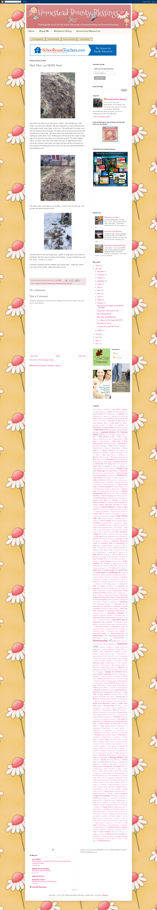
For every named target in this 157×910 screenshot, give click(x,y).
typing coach (96, 820)
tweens (117, 818)
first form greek (113, 557)
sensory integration (114, 784)
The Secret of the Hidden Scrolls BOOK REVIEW (110, 306)
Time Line (119, 814)
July (98, 287)
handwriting (121, 586)
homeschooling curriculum (116, 636)
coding (119, 507)
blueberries (122, 457)
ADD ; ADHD (116, 409)
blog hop (113, 457)
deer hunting (117, 527)
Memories (96, 699)
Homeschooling (53, 39)
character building (98, 468)
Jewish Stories (121, 654)
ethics (109, 547)
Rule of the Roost (110, 769)
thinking (112, 814)
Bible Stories (117, 441)
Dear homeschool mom (105, 527)
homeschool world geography (116, 631)
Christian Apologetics (109, 484)
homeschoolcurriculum (117, 633)
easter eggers (99, 536)
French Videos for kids (117, 565)
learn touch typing (122, 678)
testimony (107, 809)
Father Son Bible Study (118, 554)
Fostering (107, 563)
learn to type (111, 678)
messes (115, 701)
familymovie (121, 552)
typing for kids (123, 820)
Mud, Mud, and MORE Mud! (106, 317)
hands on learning (99, 586)
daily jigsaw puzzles (119, 525)
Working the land (111, 834)
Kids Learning (105, 665)
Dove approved (116, 530)
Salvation (97, 773)
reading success (104, 762)
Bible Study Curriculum (99, 446)
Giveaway (108, 577)
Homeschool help (120, 615)
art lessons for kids (121, 418)
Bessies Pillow (121, 434)
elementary (106, 541)
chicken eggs (101, 471)
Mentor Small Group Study (109, 699)
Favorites (95, 557)
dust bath (103, 534)
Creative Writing (106, 518)
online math (116, 724)
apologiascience (97, 416)
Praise (107, 741)
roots (126, 766)
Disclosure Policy (62, 31)
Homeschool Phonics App (107, 624)
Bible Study (121, 443)
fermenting (103, 557)
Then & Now (96, 814)
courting (111, 516)
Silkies (119, 787)
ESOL (94, 547)
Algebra (109, 412)
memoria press (120, 697)
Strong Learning (109, 800)
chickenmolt (111, 475)
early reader (118, 534)
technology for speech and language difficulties (105, 804)
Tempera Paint (107, 807)
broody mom (112, 464)
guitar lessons (123, 581)
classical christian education (116, 502)
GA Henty (122, 568)
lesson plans (98, 683)
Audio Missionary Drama (100, 423)
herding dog (121, 593)
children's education (99, 480)
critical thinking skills (119, 520)
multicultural (121, 708)
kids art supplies (122, 658)
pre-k (125, 744)
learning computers (100, 681)
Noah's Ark (113, 714)
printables (95, 750)
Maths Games (118, 694)
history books (96, 602)
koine (120, 669)
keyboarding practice (100, 658)
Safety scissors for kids (106, 771)
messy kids (122, 701)
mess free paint (107, 701)
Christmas (115, 500)
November (101, 275)
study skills (96, 802)
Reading (104, 760)
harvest (105, 588)
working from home (98, 834)
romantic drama (97, 766)
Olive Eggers (121, 719)
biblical (107, 448)
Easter (125, 534)
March (99, 300)
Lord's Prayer (104, 687)
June (99, 290)
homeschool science (118, 626)
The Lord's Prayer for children (116, 811)
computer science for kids (118, 511)
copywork (95, 516)
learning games (112, 681)
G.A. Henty (112, 568)
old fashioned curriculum (108, 719)
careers (114, 466)
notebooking (116, 717)
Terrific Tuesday (97, 809)
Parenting (98, 735)
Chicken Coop (51, 283)
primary (122, 748)
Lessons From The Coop (111, 683)
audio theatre (115, 423)
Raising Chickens (67, 283)
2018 (97, 334)
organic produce (119, 728)
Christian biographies (105, 487)
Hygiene (111, 649)
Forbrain (95, 561)
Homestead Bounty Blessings (116, 99)
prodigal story (111, 750)
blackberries (121, 455)
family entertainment (115, 550)
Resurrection (96, 764)
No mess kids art (122, 712)
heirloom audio (117, 591)
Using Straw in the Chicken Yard (107, 311)
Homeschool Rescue (122, 624)
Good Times (116, 577)
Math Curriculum (120, 690)
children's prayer (122, 480)
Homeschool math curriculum (102, 622)
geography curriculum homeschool (115, 575)
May (99, 293)
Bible (94, 437)
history (123, 599)
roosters (118, 766)
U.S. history (118, 823)
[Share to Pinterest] (78, 280)
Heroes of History (98, 595)
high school (123, 595)
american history (98, 414)
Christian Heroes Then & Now (109, 491)
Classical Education (107, 507)
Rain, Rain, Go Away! (104, 323)
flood (94, 559)
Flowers (101, 559)
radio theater (112, 755)
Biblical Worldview (109, 450)
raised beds (103, 757)
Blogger (105, 895)
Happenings (96, 588)
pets (101, 739)
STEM (95, 798)
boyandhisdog (121, 459)
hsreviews (122, 643)
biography (120, 452)
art (122, 416)
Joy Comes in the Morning (112, 231)
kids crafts (118, 660)
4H (93, 409)
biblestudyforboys (98, 448)
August (99, 284)
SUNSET (105, 802)
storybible (112, 798)
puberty (110, 753)
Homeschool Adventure (104, 604)
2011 (97, 343)
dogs (99, 530)
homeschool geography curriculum (102, 615)
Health (94, 590)
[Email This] (70, 280)
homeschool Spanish (98, 629)
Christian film (115, 489)
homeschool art (119, 604)
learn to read (102, 678)
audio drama (121, 421)
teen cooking (123, 804)
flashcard (122, 557)
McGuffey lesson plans (107, 696)
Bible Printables (105, 441)
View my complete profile (101, 116)
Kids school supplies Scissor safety (103, 667)
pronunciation (101, 753)
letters (123, 683)
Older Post (81, 356)
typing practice (99, 823)
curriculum (102, 525)
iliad (101, 651)
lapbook (100, 674)
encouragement (120, 543)
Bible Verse (112, 446)
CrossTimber (96, 523)
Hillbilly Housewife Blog (40, 868)
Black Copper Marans (109, 455)
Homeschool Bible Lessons (116, 611)
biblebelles (122, 446)
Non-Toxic (108, 717)
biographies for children (108, 452)
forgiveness (117, 561)
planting (101, 741)
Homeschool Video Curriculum (116, 629)
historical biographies (101, 599)
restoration (122, 762)
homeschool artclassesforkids (109, 608)
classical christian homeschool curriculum (106, 505)
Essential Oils (102, 547)
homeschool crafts (98, 613)
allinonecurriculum (120, 412)
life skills (122, 685)
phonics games (117, 739)
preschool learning (98, 748)
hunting (104, 649)
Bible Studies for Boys (110, 443)
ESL (124, 545)
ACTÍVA (107, 409)
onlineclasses (121, 726)
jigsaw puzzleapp (97, 656)
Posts (116, 353)
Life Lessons (84, 39)
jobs (105, 656)
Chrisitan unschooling (121, 482)
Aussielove (121, 425)
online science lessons (108, 726)
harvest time (114, 588)
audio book (111, 421)
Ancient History (110, 414)
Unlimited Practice (100, 827)
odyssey (97, 719)
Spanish (118, 789)
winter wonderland (105, 832)
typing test (109, 823)
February (100, 303)
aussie (111, 425)
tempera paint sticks (119, 807)
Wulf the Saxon (111, 838)
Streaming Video (97, 800)
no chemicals (111, 712)
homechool (114, 602)
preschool (122, 746)
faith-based (122, 547)
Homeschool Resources (88, 31)
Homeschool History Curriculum (103, 617)
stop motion (103, 798)
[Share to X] (74, 280)
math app (110, 690)
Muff (114, 708)
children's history (111, 480)
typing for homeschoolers (110, 820)
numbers (125, 717)
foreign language (106, 561)
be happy (112, 434)
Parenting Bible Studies (109, 735)
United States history (113, 825)
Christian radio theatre (100, 500)
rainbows (95, 757)
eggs (126, 539)
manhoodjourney (122, 687)
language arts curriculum (114, 672)
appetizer (106, 416)
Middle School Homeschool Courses (104, 703)
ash (96, 421)
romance (122, 764)
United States (102, 825)
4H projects (100, 409)
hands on (122, 584)
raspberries (96, 759)
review (105, 764)
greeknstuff (96, 581)
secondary (103, 784)
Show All (74, 889)
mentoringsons (123, 699)
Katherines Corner (38, 879)
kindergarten (121, 667)
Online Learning (104, 724)
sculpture (95, 784)
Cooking (107, 513)
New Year (95, 712)
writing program (99, 838)
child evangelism (98, 478)
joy (117, 656)
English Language (107, 545)
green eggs (104, 581)
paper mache (124, 732)
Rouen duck (98, 769)
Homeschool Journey (104, 620)
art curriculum (109, 418)
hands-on (111, 586)
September (101, 281)
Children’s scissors (100, 482)
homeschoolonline (118, 638)
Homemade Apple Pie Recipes (41, 870)
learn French (96, 676)
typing (123, 818)
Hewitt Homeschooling (111, 595)
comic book (103, 509)
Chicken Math (101, 475)
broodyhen (122, 464)
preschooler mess (112, 748)
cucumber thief (107, 523)
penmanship (96, 737)
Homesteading (37, 39)
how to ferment (97, 644)
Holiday (105, 602)
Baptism (105, 434)
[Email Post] (65, 280)
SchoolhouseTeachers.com (100, 775)
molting (119, 705)
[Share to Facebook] (76, 280)
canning (107, 466)
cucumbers (117, 523)
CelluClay (122, 466)
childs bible (110, 482)
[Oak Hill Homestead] (101, 365)
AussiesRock (96, 427)
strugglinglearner (120, 800)
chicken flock (113, 471)
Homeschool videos (98, 631)
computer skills (97, 514)
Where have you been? (111, 217)
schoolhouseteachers (119, 773)
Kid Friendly (112, 658)
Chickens (58, 283)
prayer (113, 741)
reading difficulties (114, 759)
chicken (112, 468)
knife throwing (112, 669)
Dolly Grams (106, 530)
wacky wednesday (100, 829)
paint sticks (115, 732)
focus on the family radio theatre (115, 559)
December (100, 271)
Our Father (107, 732)
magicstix (113, 687)
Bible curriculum (116, 437)
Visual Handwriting (113, 827)
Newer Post (34, 356)
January (100, 330)
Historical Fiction (114, 599)
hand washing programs (110, 584)
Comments (118, 357)
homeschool (123, 602)
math (104, 690)
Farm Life (96, 554)
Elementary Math (106, 543)
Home (31, 31)
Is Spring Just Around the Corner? (108, 326)
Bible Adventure (104, 437)
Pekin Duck (121, 735)
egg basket (119, 539)
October (100, 278)
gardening (113, 572)
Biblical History (116, 448)
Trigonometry (108, 818)
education (96, 539)
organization (96, 730)
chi (106, 468)
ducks (96, 534)
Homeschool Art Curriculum (101, 606)
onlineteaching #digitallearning (101, 728)
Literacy (95, 687)
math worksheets (105, 694)
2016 (97, 340)
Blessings (95, 457)
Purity (94, 755)
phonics (108, 739)
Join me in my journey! (104, 69)
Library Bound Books (99, 685)
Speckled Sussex (120, 791)
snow (112, 789)
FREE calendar (117, 563)
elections (97, 541)
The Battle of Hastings (119, 809)
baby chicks (99, 429)
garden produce (109, 570)
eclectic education (120, 536)
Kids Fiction (111, 663)
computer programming (101, 511)
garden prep (97, 570)
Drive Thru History (121, 532)
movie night (106, 708)
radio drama (102, 755)
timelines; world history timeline (111, 816)
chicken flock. (123, 471)
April (99, 297)
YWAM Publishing (103, 841)
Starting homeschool (119, 796)
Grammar (124, 577)
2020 (97, 266)
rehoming (113, 762)
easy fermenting (109, 536)
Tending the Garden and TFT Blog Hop (44, 881)
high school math (122, 597)
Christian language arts (109, 496)
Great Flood (114, 579)
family (95, 550)
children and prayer (119, 477)
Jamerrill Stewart (38, 876)
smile (106, 789)
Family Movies (102, 552)
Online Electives (109, 721)
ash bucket (103, 421)
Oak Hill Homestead (39, 887)
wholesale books (120, 829)
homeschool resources (102, 626)
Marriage (97, 690)
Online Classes (97, 721)
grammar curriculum (101, 579)
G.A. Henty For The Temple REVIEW (109, 320)
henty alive (113, 593)
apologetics (121, 414)
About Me (44, 31)
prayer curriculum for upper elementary (111, 744)
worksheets (122, 834)
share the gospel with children (107, 787)
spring (116, 793)
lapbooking (108, 674)
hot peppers (122, 641)
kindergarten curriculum (99, 669)
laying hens (122, 674)
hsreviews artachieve (105, 647)
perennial (116, 737)
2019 (97, 269)
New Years (103, 712)
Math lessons (117, 692)
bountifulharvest (110, 459)
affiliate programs (99, 412)
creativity (95, 520)
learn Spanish (117, 676)
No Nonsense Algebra (101, 714)
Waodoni (110, 829)
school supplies (107, 773)
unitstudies (124, 825)
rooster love (108, 766)
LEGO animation (122, 681)
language (100, 672)
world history (96, 836)
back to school (112, 430)
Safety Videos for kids (121, 771)
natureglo (122, 710)
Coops (123, 513)
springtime (124, 793)
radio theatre (121, 755)
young (119, 838)
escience (117, 545)
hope (114, 641)
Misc (99, 705)
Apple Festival (115, 416)
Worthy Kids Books (108, 836)
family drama (103, 550)
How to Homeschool (109, 644)
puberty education (120, 753)
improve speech (104, 654)
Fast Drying (106, 554)
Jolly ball (111, 656)
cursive (110, 525)
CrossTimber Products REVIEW (115, 245)
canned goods (97, 466)
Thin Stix (104, 814)
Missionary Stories (109, 705)
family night (112, 552)
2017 (97, 337)
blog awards (104, 457)
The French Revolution (99, 811)
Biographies (96, 452)
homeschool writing (99, 633)
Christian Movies (122, 496)
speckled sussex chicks (99, 793)
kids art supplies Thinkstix (103, 660)
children (108, 477)
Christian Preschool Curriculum (117, 498)
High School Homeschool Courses (105, 597)
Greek (123, 579)
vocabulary (124, 827)
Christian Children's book (120, 486)
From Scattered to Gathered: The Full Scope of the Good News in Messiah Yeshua (51, 862)
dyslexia (111, 534)
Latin (115, 674)
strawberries (122, 798)
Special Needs (108, 791)
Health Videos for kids (105, 590)
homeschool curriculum (116, 613)
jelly (113, 654)
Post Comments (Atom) (46, 360)
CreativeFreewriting (119, 518)
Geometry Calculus (98, 577)
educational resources (107, 538)
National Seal (106, 710)
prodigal (103, 750)
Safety (119, 769)
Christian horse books (113, 493)
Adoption (124, 409)
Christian (97, 484)
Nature (115, 710)
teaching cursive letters (118, 802)
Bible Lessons (118, 439)
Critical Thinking (105, 521)
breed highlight (108, 461)
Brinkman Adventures (121, 462)
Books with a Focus (98, 459)
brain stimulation (97, 461)
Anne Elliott (36, 859)
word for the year (119, 831)
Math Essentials (98, 692)
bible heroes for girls (105, 439)
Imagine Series (109, 651)
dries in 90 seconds (108, 532)
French (106, 565)
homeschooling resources (100, 638)
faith (115, 548)
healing (123, 588)
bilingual (122, 450)
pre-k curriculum (100, 746)
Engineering (96, 545)
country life (104, 516)
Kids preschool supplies (118, 665)
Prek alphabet (112, 746)
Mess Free (97, 701)
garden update (101, 572)
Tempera (97, 807)
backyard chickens (40, 283)
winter (95, 832)
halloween (98, 584)
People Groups (107, 737)
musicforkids (96, 710)
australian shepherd (109, 427)
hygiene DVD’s (120, 649)
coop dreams (115, 513)
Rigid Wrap (113, 764)
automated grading (122, 427)
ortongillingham (97, 732)
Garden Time (122, 570)
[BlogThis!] (72, 280)
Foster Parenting (69, 39)
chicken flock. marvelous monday (104, 473)
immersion (118, 651)
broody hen (99, 464)
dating (94, 527)
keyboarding (124, 656)
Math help (108, 692)
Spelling (110, 793)
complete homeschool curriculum (118, 509)
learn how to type (106, 676)
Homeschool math (119, 619)
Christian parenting (100, 498)
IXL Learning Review (104, 314)
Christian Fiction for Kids (102, 489)
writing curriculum (121, 836)
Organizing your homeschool (114, 730)
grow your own (113, 581)
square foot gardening (102, 795)
